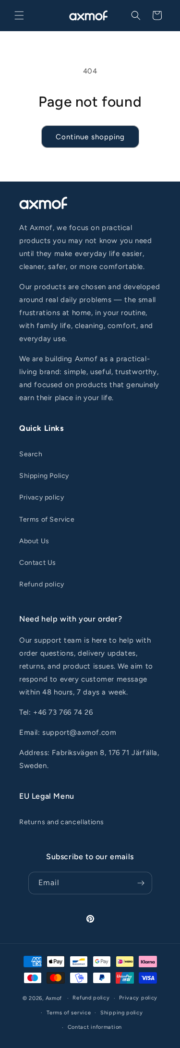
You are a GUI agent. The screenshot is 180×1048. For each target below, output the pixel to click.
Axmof (54, 998)
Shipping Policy (44, 476)
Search (31, 454)
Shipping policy (121, 1013)
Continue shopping (90, 137)
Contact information (95, 1027)
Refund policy (41, 584)
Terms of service (69, 1013)
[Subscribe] (141, 883)
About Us (34, 541)
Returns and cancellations (61, 822)
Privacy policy (41, 497)
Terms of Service (47, 519)
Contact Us (37, 563)
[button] (19, 15)
